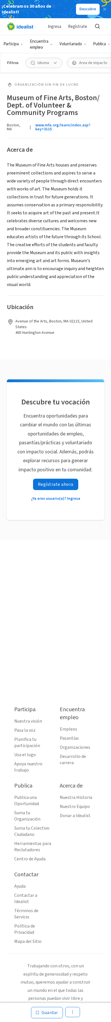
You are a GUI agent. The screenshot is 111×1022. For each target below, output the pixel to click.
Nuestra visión (28, 721)
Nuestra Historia (76, 797)
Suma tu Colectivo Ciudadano (32, 831)
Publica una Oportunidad (26, 800)
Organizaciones (75, 747)
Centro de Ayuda (30, 859)
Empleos (68, 729)
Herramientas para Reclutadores (32, 846)
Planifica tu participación (27, 742)
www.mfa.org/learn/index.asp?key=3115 (62, 127)
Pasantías (69, 738)
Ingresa (54, 27)
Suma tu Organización (27, 816)
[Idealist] (20, 26)
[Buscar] (97, 26)
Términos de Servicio (26, 914)
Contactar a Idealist (25, 898)
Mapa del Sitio (28, 941)
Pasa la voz (25, 730)
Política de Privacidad (24, 929)
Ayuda (20, 886)
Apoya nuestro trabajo (28, 767)
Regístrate (77, 27)
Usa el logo (25, 755)
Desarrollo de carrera (73, 759)
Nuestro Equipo (75, 806)
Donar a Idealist (75, 816)
